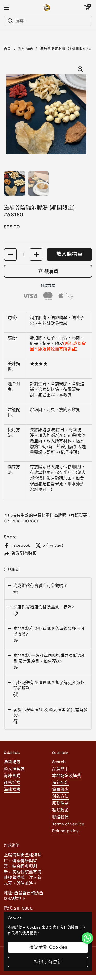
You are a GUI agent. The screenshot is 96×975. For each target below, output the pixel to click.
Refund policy (65, 830)
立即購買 (48, 271)
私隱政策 (60, 810)
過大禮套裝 (14, 768)
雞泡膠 (36, 337)
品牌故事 (60, 768)
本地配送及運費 (66, 775)
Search (59, 762)
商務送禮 (12, 782)
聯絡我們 (60, 817)
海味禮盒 (12, 789)
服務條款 (60, 803)
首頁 (7, 48)
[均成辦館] (47, 7)
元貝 (51, 409)
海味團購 (12, 775)
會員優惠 (60, 789)
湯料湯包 (12, 762)
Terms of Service (68, 824)
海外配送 (60, 782)
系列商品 (25, 48)
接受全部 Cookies (48, 947)
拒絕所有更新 (48, 962)
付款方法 (60, 796)
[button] (87, 8)
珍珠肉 (36, 409)
